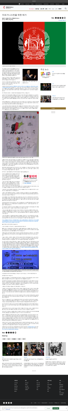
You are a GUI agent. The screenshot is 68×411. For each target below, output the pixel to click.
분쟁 (4, 338)
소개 (56, 8)
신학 (37, 387)
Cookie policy (8, 409)
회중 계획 (16, 386)
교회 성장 (26, 382)
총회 (46, 8)
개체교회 (54, 95)
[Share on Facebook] (56, 18)
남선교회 (15, 387)
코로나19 (42, 8)
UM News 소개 (57, 402)
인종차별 (37, 8)
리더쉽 (15, 384)
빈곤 (48, 389)
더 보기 (53, 108)
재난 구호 (38, 382)
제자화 (26, 384)
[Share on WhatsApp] (60, 18)
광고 (31, 402)
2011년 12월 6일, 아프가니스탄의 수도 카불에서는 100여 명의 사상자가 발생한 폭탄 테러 (20, 87)
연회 (53, 71)
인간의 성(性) (49, 384)
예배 (37, 389)
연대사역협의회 (62, 389)
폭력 (48, 391)
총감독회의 (61, 384)
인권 (48, 386)
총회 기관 (61, 387)
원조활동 (14, 338)
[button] (66, 8)
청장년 (15, 391)
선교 (8, 338)
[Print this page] (62, 18)
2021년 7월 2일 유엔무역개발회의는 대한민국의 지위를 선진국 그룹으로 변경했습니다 (20, 247)
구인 (39, 402)
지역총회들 (61, 394)
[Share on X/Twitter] (58, 18)
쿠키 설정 (48, 408)
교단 (53, 8)
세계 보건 (38, 384)
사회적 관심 (47, 357)
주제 (50, 8)
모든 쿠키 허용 (55, 408)
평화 (19, 338)
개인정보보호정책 (44, 402)
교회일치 (26, 389)
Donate (60, 8)
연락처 (35, 402)
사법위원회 (61, 386)
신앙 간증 (16, 382)
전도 (26, 380)
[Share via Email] (65, 18)
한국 (24, 338)
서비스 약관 (51, 402)
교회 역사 (38, 386)
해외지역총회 (61, 392)
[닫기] (66, 408)
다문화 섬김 (27, 387)
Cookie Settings (63, 402)
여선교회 (15, 389)
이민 (48, 382)
